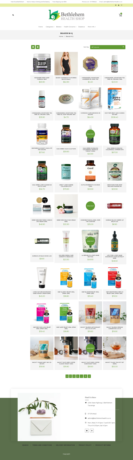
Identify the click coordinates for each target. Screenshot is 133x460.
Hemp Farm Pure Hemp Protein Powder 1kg (114, 185)
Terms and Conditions (42, 445)
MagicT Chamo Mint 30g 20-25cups (42, 363)
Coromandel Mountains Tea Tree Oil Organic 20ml (42, 113)
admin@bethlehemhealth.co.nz (112, 1)
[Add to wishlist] (121, 5)
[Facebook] (87, 430)
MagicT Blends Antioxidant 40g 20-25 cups (90, 327)
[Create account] (119, 5)
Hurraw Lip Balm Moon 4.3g (42, 256)
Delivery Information (65, 445)
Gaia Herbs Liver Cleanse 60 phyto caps (42, 185)
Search (25, 445)
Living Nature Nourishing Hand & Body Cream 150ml (42, 292)
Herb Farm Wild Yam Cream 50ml (66, 220)
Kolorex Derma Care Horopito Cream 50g (66, 256)
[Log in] (116, 5)
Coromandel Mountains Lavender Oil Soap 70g (90, 78)
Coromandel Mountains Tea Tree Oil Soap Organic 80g (66, 113)
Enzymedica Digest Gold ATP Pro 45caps (42, 148)
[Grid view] (33, 47)
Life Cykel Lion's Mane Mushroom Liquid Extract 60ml (114, 257)
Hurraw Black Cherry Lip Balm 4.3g (115, 220)
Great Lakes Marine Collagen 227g (66, 185)
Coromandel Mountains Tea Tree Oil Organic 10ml (115, 78)
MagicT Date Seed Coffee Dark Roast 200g (90, 363)
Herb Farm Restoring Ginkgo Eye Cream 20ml (42, 220)
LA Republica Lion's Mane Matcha (90, 256)
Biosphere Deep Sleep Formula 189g (41, 78)
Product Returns (103, 445)
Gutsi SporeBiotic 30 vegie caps (90, 185)
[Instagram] (92, 430)
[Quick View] (52, 55)
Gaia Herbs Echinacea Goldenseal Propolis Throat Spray (90, 149)
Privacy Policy (85, 445)
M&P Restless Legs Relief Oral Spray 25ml (42, 327)
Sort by (86, 47)
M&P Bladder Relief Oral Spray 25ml (90, 292)
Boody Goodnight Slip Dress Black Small (66, 78)
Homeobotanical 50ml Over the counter (90, 220)
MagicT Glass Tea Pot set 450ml (114, 363)
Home (61, 36)
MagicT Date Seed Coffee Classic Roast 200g (66, 363)
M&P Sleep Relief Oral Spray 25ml (66, 327)
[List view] (38, 47)
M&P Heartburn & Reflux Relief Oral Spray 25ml (114, 292)
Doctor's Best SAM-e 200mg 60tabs (114, 113)
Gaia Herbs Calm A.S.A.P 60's (66, 149)
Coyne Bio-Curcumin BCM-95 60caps (90, 113)
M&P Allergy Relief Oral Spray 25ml (66, 292)
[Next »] (89, 376)
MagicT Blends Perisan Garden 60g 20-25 (114, 327)
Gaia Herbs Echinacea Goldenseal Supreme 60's (115, 148)
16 (85, 376)
